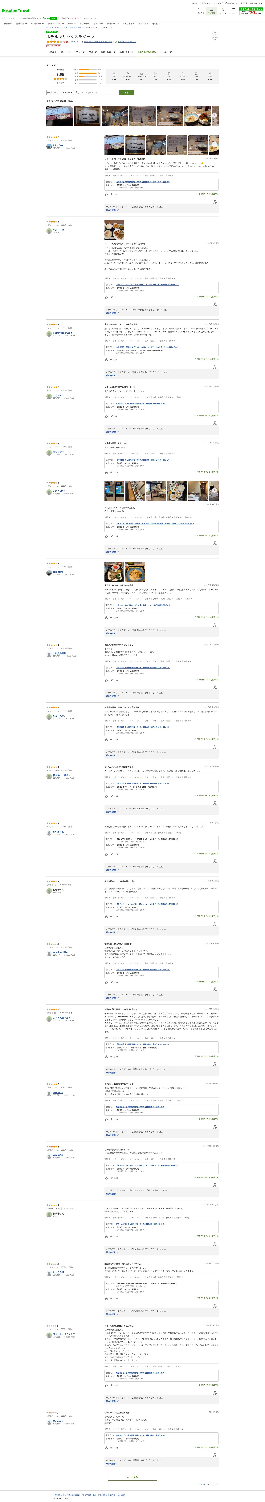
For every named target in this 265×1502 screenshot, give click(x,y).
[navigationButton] (214, 115)
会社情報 (58, 1495)
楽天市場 (244, 3)
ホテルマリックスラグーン (70, 36)
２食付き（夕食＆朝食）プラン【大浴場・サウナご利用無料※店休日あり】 (144, 605)
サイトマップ (218, 3)
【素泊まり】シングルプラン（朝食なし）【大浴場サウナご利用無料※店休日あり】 (147, 285)
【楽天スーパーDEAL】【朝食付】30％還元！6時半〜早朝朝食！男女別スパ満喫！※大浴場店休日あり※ (155, 524)
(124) (108, 52)
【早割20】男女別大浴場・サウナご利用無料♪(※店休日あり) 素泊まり (143, 182)
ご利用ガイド (205, 3)
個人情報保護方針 (72, 1495)
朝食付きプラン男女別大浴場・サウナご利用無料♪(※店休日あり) (140, 403)
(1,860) (147, 52)
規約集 (112, 1495)
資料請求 (121, 1495)
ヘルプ (194, 3)
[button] (59, 116)
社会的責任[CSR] (89, 1495)
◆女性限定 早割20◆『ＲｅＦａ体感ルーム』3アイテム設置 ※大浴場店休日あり (147, 347)
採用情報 (103, 1495)
